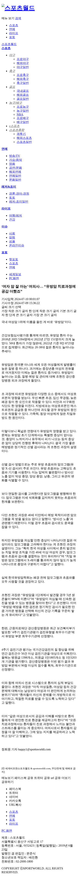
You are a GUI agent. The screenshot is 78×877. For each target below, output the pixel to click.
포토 (12, 37)
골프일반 (23, 98)
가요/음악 (15, 159)
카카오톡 (15, 800)
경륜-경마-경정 (19, 193)
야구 (12, 55)
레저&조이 (9, 186)
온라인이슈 (16, 245)
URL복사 (15, 804)
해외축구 (23, 79)
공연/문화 (15, 167)
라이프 (13, 33)
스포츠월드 (9, 44)
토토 (12, 197)
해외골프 (23, 94)
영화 (12, 163)
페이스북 (15, 788)
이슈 (5, 226)
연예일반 (15, 175)
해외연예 (15, 171)
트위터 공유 (42, 777)
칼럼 (12, 237)
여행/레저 (15, 215)
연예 (12, 29)
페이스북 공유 (23, 777)
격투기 (21, 133)
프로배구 (23, 118)
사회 (12, 233)
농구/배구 (15, 102)
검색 (18, 18)
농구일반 (23, 110)
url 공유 (56, 777)
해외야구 (23, 63)
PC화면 (14, 278)
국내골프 (23, 90)
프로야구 (23, 59)
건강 (12, 219)
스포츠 (13, 25)
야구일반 (23, 67)
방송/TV (14, 155)
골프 (12, 86)
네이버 (13, 796)
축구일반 (23, 82)
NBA (20, 114)
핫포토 (13, 259)
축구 (12, 71)
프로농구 (23, 106)
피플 (12, 241)
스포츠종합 (16, 130)
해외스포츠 (24, 137)
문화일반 (15, 179)
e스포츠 (14, 126)
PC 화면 (7, 830)
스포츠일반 (24, 141)
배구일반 (23, 122)
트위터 (13, 792)
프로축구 (23, 75)
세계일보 (15, 274)
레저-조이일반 (18, 201)
